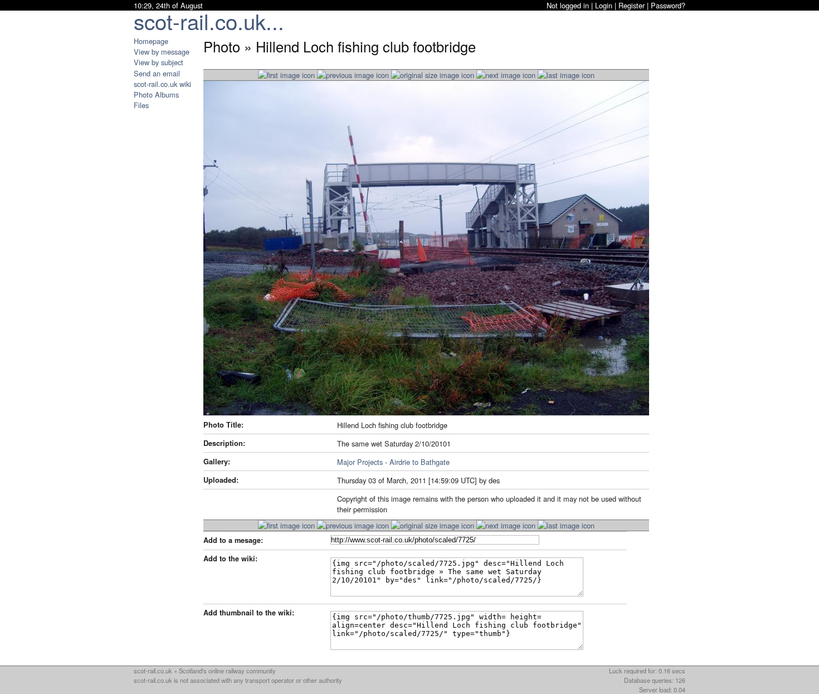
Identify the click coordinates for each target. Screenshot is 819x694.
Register (631, 5)
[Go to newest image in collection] (286, 75)
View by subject (158, 62)
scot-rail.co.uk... (209, 21)
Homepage (151, 41)
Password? (668, 5)
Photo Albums (156, 94)
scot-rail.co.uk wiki (162, 84)
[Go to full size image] (432, 75)
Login (603, 5)
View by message (161, 51)
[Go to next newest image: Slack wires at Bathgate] (353, 75)
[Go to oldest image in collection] (566, 75)
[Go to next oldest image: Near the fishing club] (505, 75)
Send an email (157, 73)
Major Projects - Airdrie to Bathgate (393, 462)
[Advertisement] (167, 277)
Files (141, 105)
